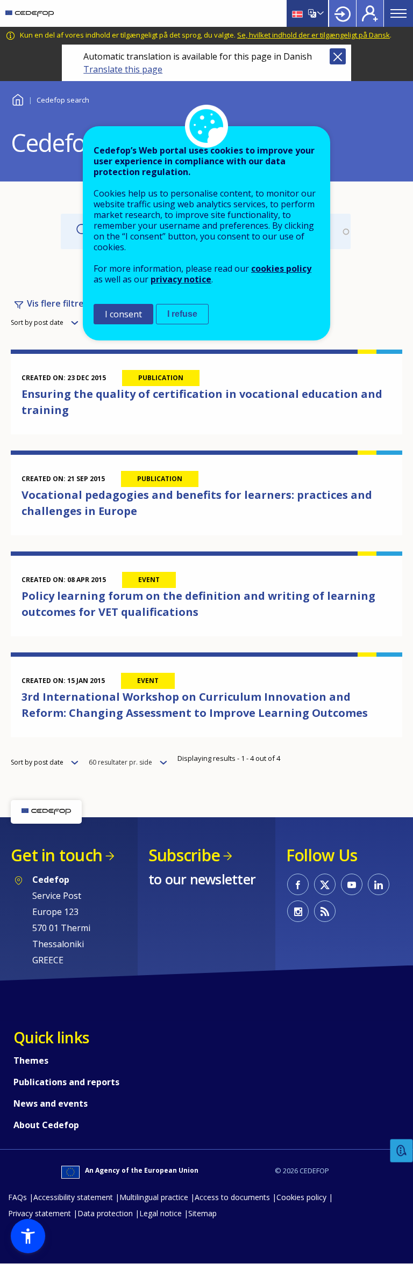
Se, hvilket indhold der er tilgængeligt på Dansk (313, 35)
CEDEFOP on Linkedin (378, 884)
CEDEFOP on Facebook (298, 884)
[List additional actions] (319, 13)
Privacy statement (39, 1213)
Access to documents (232, 1197)
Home (17, 98)
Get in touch (56, 855)
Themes (30, 1060)
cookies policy (281, 268)
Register (370, 13)
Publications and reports (66, 1082)
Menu (398, 13)
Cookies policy (301, 1197)
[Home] (29, 13)
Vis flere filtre (55, 303)
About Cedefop (46, 1125)
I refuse (182, 313)
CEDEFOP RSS (325, 911)
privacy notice (181, 279)
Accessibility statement (73, 1197)
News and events (50, 1103)
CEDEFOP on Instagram (298, 911)
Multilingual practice (153, 1197)
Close (338, 56)
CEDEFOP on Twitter (325, 884)
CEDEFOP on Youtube (351, 884)
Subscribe (184, 855)
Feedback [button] (401, 1151)
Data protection (105, 1213)
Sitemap (202, 1213)
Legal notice (160, 1213)
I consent (123, 314)
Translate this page (122, 69)
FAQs (17, 1197)
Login (342, 13)
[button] (28, 1236)
